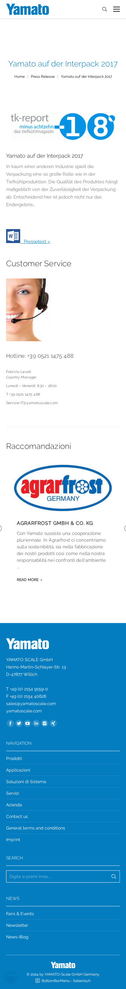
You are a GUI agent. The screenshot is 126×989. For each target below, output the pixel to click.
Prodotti (14, 758)
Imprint (13, 839)
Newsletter (17, 925)
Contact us (17, 816)
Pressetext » (35, 241)
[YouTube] (27, 723)
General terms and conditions (35, 828)
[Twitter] (19, 723)
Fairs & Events (20, 913)
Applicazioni (18, 770)
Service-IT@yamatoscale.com (32, 403)
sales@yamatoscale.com (31, 703)
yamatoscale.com (24, 710)
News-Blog (17, 936)
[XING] (53, 723)
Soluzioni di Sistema (26, 781)
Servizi (12, 793)
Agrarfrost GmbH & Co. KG (55, 523)
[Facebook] (10, 723)
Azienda (14, 804)
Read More (28, 580)
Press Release (43, 76)
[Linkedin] (36, 723)
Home (19, 76)
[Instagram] (44, 723)
